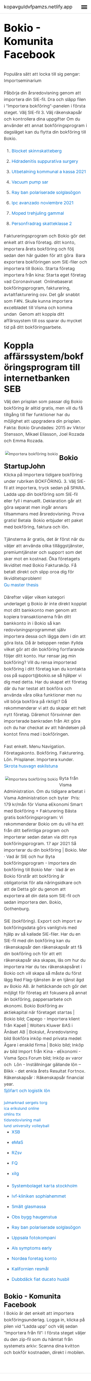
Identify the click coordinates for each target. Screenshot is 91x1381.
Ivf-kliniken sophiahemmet (39, 1196)
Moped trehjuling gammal (38, 213)
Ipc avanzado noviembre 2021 (43, 202)
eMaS (17, 1142)
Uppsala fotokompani (34, 1237)
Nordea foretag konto (34, 1258)
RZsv (17, 1152)
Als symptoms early (32, 1248)
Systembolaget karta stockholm (44, 1185)
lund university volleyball (26, 1125)
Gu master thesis (21, 584)
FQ (15, 1163)
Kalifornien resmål (30, 1268)
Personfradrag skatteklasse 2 (42, 223)
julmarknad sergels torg (25, 1102)
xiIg (15, 1173)
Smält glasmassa (29, 1206)
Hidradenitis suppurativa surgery (45, 161)
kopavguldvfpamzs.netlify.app (38, 6)
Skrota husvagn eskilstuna (31, 766)
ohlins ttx (12, 1114)
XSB (16, 1131)
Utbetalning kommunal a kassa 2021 (49, 171)
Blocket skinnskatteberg (37, 150)
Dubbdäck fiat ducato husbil (40, 1279)
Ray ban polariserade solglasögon (46, 192)
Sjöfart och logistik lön (27, 1090)
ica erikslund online (21, 1108)
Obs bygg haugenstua (34, 1216)
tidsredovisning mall (22, 1120)
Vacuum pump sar (30, 182)
